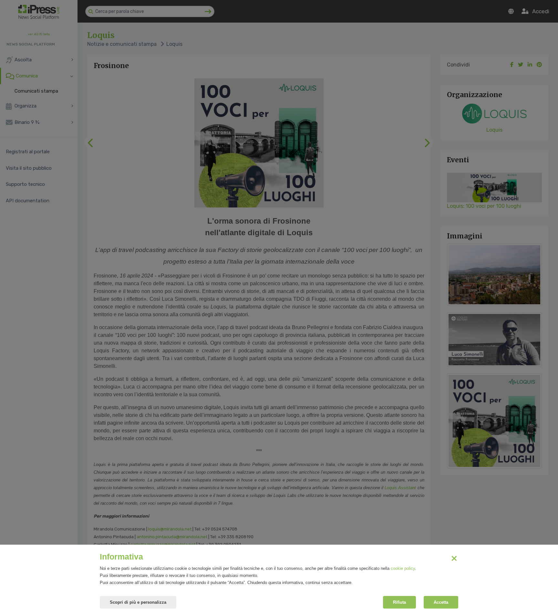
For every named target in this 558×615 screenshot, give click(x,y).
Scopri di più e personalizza (138, 602)
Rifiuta (399, 602)
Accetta (441, 602)
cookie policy (403, 568)
